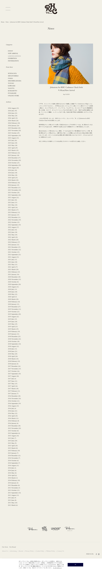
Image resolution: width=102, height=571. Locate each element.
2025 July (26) (12, 140)
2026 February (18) (14, 123)
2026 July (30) (12, 111)
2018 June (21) (12, 351)
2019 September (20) (14, 314)
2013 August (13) (13, 495)
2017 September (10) (14, 374)
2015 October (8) (13, 431)
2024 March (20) (13, 180)
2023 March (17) (13, 210)
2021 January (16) (13, 274)
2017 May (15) (12, 384)
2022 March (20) (13, 240)
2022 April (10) (13, 237)
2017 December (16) (14, 366)
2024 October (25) (14, 163)
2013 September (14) (14, 493)
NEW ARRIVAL (13, 53)
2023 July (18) (12, 200)
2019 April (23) (13, 326)
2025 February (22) (14, 153)
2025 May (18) (12, 145)
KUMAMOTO (12, 91)
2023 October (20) (14, 192)
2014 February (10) (14, 480)
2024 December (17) (14, 158)
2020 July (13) (12, 289)
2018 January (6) (13, 364)
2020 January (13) (13, 304)
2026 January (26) (13, 125)
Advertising (13, 551)
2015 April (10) (13, 446)
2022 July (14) (12, 230)
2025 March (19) (13, 150)
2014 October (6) (13, 460)
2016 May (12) (12, 413)
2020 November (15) (14, 279)
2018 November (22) (14, 339)
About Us (5, 551)
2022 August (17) (13, 227)
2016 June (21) (12, 411)
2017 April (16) (13, 386)
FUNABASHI (12, 93)
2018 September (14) (14, 344)
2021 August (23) (13, 257)
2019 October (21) (14, 312)
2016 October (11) (14, 401)
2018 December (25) (14, 336)
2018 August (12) (13, 346)
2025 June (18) (12, 143)
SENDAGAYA (12, 73)
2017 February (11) (14, 391)
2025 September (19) (14, 135)
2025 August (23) (13, 138)
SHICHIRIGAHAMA (14, 81)
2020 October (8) (13, 282)
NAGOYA (11, 88)
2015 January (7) (13, 453)
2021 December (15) (14, 247)
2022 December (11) (14, 217)
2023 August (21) (13, 197)
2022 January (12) (13, 245)
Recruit (21, 551)
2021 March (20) (13, 269)
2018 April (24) (13, 356)
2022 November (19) (14, 220)
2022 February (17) (14, 242)
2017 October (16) (14, 371)
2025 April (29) (13, 148)
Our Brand (12, 547)
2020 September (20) (14, 284)
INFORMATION (13, 61)
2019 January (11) (13, 334)
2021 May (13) (12, 264)
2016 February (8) (13, 421)
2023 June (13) (12, 202)
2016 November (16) (14, 398)
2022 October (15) (14, 222)
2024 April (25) (13, 178)
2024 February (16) (14, 183)
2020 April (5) (12, 297)
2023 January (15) (13, 215)
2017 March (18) (13, 388)
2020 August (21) (13, 287)
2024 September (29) (14, 165)
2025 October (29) (14, 133)
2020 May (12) (12, 294)
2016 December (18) (14, 396)
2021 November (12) (14, 250)
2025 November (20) (14, 130)
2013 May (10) (12, 503)
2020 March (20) (13, 299)
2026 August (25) (13, 108)
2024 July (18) (12, 170)
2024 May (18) (12, 175)
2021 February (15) (14, 272)
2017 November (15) (14, 369)
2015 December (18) (14, 426)
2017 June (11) (12, 381)
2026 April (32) (13, 118)
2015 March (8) (13, 448)
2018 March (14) (13, 359)
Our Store (5, 547)
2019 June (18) (12, 321)
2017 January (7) (13, 393)
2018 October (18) (14, 341)
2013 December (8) (14, 485)
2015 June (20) (12, 441)
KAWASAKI (11, 86)
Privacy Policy (29, 551)
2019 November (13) (14, 309)
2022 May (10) (12, 235)
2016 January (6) (13, 423)
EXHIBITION (12, 58)
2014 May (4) (12, 473)
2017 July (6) (12, 379)
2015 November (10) (14, 428)
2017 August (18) (13, 376)
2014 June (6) (12, 470)
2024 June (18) (12, 173)
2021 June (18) (12, 262)
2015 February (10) (14, 450)
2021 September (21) (14, 254)
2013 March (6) (13, 505)
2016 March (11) (13, 418)
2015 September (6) (14, 433)
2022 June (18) (12, 232)
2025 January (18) (13, 155)
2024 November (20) (14, 160)
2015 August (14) (13, 436)
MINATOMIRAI (13, 76)
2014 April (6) (12, 475)
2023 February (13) (14, 212)
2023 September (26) (14, 195)
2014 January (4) (13, 483)
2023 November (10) (14, 190)
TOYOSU (11, 83)
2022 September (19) (14, 225)
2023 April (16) (13, 207)
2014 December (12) (14, 455)
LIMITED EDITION (14, 56)
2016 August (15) (13, 406)
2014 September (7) (14, 463)
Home (2, 22)
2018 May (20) (12, 354)
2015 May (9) (12, 443)
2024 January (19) (13, 185)
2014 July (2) (12, 468)
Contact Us (60, 551)
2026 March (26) (13, 120)
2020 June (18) (12, 292)
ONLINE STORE (13, 96)
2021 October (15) (14, 252)
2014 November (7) (14, 458)
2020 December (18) (14, 277)
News (7, 22)
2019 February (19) (14, 331)
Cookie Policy (40, 551)
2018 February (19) (14, 361)
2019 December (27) (14, 307)
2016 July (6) (12, 408)
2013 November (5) (14, 488)
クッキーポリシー (57, 568)
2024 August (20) (13, 168)
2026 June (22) (12, 113)
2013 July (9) (12, 498)
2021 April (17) (13, 267)
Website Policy (50, 551)
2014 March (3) (13, 478)
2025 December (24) (14, 128)
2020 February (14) (14, 302)
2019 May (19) (12, 324)
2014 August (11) (13, 465)
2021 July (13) (12, 259)
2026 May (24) (12, 116)
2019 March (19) (13, 329)
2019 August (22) (13, 317)
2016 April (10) (13, 416)
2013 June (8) (12, 500)
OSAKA (10, 78)
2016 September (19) (14, 403)
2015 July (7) (12, 438)
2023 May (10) (12, 205)
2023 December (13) (14, 187)
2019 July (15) (12, 319)
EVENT (10, 51)
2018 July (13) (12, 349)
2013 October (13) (14, 490)
